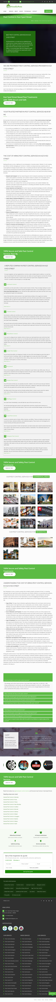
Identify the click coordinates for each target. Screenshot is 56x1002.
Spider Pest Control (12, 351)
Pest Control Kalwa (43, 988)
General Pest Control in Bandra (10, 819)
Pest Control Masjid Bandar (45, 974)
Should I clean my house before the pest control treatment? (19, 700)
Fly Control (10, 366)
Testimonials (27, 11)
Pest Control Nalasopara (44, 955)
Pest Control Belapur (27, 994)
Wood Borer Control (12, 333)
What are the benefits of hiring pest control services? (18, 716)
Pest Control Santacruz (27, 969)
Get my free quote (28, 871)
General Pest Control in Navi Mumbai (12, 804)
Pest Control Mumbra (27, 991)
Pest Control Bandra (9, 955)
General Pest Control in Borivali (10, 809)
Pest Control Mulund (27, 941)
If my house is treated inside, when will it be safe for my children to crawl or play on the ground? (26, 720)
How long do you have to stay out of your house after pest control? (21, 703)
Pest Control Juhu (26, 972)
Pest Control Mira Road (44, 944)
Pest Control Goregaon (10, 950)
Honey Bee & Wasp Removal (22, 888)
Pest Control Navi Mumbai (11, 966)
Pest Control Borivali (9, 944)
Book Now (48, 11)
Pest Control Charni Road (11, 988)
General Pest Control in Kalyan (10, 821)
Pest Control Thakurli (27, 983)
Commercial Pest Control (21, 891)
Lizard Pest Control (12, 416)
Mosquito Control (41, 884)
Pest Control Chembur (10, 985)
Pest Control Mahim (26, 963)
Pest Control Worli (43, 994)
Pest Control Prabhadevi (27, 958)
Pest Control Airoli (43, 972)
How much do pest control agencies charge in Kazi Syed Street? (20, 713)
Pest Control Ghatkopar (27, 947)
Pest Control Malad (9, 947)
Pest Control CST (9, 980)
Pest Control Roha (43, 969)
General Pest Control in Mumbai (11, 797)
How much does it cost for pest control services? (16, 680)
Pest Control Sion (26, 952)
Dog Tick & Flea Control (36, 888)
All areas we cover (16, 895)
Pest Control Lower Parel (27, 955)
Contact (34, 11)
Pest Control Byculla (9, 991)
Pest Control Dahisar (10, 941)
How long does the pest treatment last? (14, 710)
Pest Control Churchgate (44, 963)
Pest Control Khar (26, 966)
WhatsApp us (16, 860)
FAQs (43, 999)
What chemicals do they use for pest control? (16, 693)
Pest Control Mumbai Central (11, 961)
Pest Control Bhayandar (44, 947)
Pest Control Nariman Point (45, 961)
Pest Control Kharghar (44, 983)
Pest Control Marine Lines (45, 977)
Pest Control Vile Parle (27, 974)
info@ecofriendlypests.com (28, 1)
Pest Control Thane (9, 963)
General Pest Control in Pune (10, 799)
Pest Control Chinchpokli (10, 983)
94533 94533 (9, 860)
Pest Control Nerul (26, 988)
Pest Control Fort (9, 994)
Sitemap (51, 999)
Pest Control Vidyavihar (27, 980)
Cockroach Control (11, 284)
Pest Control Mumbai (10, 939)
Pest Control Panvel (26, 985)
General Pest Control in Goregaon (11, 816)
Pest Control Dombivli (10, 974)
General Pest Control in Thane (10, 802)
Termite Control (11, 311)
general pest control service (22, 791)
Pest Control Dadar (9, 958)
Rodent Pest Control (12, 380)
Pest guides (7, 895)
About (16, 11)
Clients (21, 11)
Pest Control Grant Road (44, 991)
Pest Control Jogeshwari (44, 939)
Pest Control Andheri (10, 952)
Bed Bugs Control (11, 399)
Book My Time (9, 102)
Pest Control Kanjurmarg (45, 985)
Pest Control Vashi (9, 969)
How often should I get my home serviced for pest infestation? (20, 696)
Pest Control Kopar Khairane (45, 980)
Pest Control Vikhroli (26, 977)
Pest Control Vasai (43, 952)
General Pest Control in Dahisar (10, 811)
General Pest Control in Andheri (10, 806)
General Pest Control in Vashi (10, 823)
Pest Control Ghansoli (44, 966)
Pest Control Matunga (27, 961)
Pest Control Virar (43, 958)
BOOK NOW (52, 993)
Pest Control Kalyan (26, 939)
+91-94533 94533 (14, 1)
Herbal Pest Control (8, 891)
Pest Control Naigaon (44, 950)
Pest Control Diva (9, 977)
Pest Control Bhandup (27, 944)
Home (4, 11)
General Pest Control (9, 884)
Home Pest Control (41, 891)
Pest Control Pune (9, 972)
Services (11, 11)
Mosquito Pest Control (13, 436)
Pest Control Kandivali (44, 941)
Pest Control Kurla (26, 950)
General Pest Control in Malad (10, 814)
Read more (6, 306)
